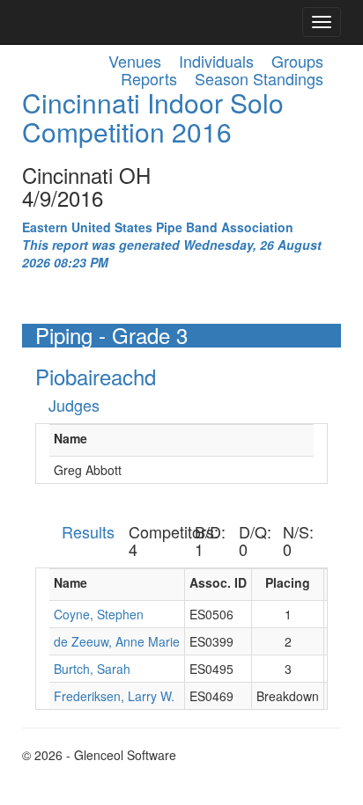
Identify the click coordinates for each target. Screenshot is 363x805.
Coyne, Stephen (99, 614)
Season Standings (259, 78)
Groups (297, 60)
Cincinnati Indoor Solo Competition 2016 (153, 117)
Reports (149, 78)
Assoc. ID (218, 582)
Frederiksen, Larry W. (114, 696)
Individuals (216, 60)
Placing (287, 582)
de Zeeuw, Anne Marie (117, 641)
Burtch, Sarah (92, 668)
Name (70, 438)
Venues (134, 60)
